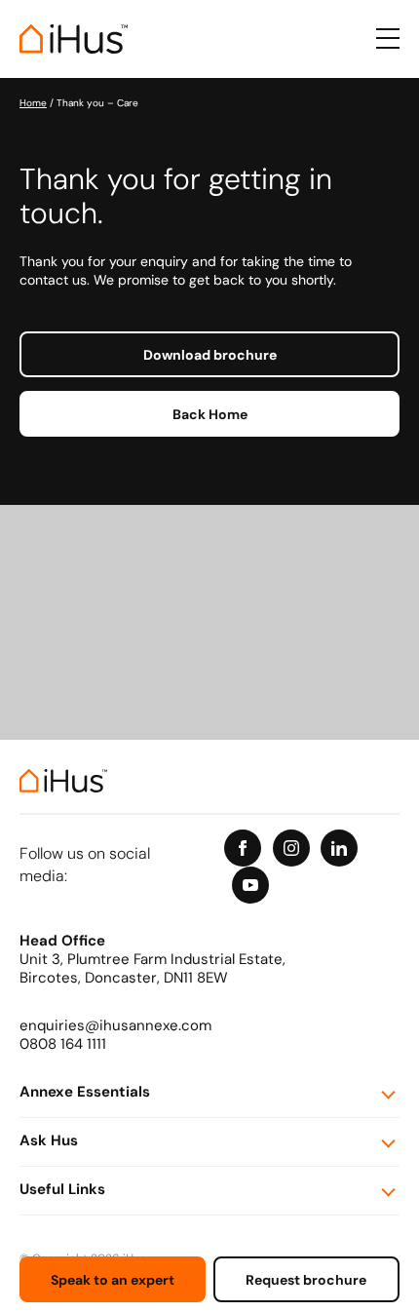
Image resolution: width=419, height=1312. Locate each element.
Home (33, 103)
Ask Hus (48, 1142)
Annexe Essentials (84, 1093)
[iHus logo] (73, 39)
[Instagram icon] (291, 848)
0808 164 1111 (62, 1045)
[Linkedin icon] (339, 848)
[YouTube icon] (250, 885)
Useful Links (62, 1190)
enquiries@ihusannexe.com (115, 1027)
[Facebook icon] (242, 848)
